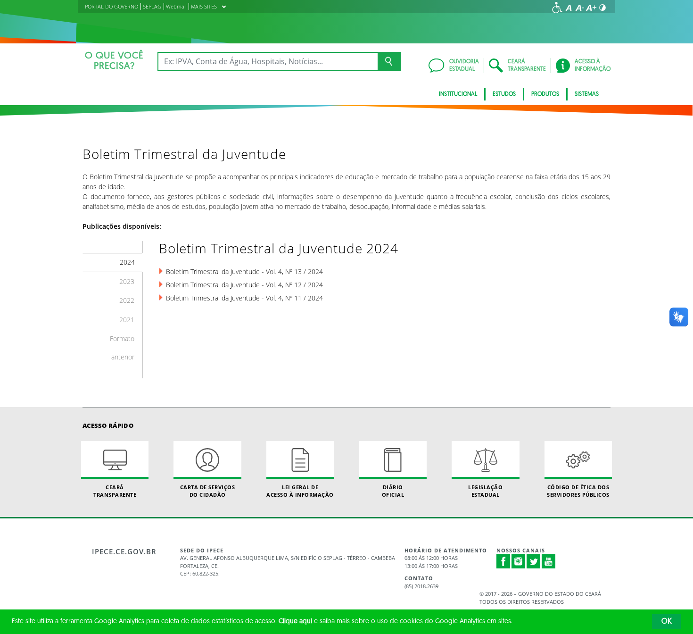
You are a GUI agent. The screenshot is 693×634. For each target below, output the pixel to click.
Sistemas (587, 94)
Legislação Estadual (485, 491)
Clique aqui (295, 621)
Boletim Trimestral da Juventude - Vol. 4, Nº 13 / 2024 (244, 271)
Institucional (458, 94)
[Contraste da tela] (602, 7)
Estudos (504, 94)
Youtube (549, 561)
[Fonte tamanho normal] (568, 7)
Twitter (534, 561)
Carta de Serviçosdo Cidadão (207, 491)
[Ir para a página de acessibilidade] (557, 7)
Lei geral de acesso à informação (300, 491)
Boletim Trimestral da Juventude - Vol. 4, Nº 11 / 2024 (244, 297)
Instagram (519, 561)
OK (666, 622)
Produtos (545, 94)
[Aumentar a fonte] (591, 7)
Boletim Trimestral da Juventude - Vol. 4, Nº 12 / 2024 (244, 284)
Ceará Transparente (114, 491)
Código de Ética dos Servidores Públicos (578, 491)
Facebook (503, 561)
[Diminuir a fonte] (580, 7)
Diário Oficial (393, 491)
